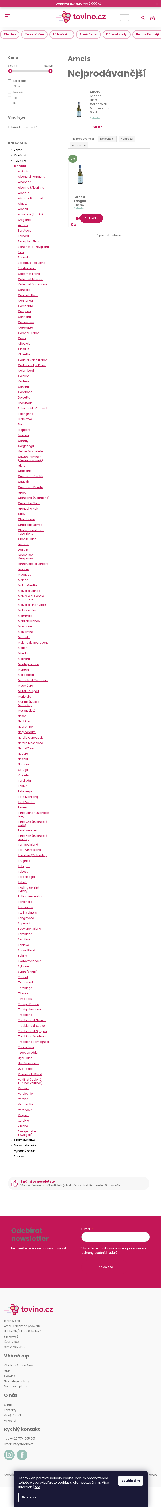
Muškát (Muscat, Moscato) (29, 703)
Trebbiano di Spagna (32, 1031)
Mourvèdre (25, 686)
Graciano (24, 471)
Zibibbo (23, 1126)
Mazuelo (24, 637)
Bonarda (24, 257)
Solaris (22, 956)
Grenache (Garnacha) (34, 498)
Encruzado (25, 403)
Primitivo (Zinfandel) (32, 855)
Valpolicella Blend (30, 1074)
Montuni (23, 670)
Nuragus (23, 764)
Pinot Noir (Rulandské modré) (32, 837)
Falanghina (25, 414)
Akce (16, 86)
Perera (22, 807)
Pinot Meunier (27, 830)
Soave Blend (26, 950)
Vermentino (26, 1104)
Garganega (26, 446)
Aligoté (23, 204)
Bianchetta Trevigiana (33, 247)
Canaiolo (24, 290)
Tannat (23, 977)
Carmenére (26, 322)
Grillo (21, 514)
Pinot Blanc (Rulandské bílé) (34, 814)
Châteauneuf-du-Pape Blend (31, 532)
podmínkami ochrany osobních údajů (113, 1250)
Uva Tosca (25, 1069)
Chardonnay (26, 519)
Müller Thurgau (28, 691)
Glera (21, 466)
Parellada (24, 781)
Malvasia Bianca (29, 591)
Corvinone (25, 392)
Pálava (22, 786)
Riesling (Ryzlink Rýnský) (28, 889)
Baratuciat (25, 230)
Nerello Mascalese (30, 743)
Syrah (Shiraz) (28, 972)
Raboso (23, 872)
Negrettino (25, 727)
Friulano (23, 435)
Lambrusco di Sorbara (33, 564)
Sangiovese (26, 918)
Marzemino (26, 632)
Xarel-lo (23, 1121)
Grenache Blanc (29, 503)
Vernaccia (25, 1110)
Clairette (24, 354)
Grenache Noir (28, 509)
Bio (15, 103)
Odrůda (20, 166)
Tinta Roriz (25, 999)
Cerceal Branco (29, 333)
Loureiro (23, 569)
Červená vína (34, 34)
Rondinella (25, 902)
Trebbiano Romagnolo (33, 1042)
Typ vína (20, 161)
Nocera (23, 754)
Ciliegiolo (24, 344)
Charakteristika (24, 1140)
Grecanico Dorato (30, 487)
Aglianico (24, 171)
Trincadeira (26, 1047)
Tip (15, 98)
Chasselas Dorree (30, 525)
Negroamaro (27, 732)
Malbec (23, 580)
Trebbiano (25, 1015)
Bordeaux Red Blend (31, 263)
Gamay (23, 441)
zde (37, 1487)
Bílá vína (10, 34)
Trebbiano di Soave (31, 1026)
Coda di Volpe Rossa (32, 365)
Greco (22, 493)
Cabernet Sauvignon (32, 284)
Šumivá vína (88, 34)
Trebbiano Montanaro (33, 1036)
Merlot (22, 648)
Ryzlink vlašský (28, 913)
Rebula (22, 882)
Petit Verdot (26, 802)
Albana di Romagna (31, 177)
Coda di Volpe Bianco (33, 360)
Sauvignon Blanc (29, 929)
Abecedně (79, 145)
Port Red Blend (28, 845)
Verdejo (23, 1088)
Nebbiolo (24, 721)
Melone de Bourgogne (33, 643)
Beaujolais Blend (29, 241)
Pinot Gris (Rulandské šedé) (32, 823)
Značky (19, 1156)
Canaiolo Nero (28, 295)
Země (18, 150)
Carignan (24, 311)
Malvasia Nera (27, 610)
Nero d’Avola (26, 748)
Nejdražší (127, 139)
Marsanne (25, 626)
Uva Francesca (28, 1063)
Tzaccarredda (28, 1053)
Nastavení (31, 1497)
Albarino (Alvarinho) (32, 187)
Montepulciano (28, 664)
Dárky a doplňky (25, 1145)
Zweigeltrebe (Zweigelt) (27, 1133)
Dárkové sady (116, 34)
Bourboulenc (27, 268)
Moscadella (26, 675)
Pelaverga (25, 791)
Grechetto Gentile (30, 476)
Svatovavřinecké (29, 961)
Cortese (23, 381)
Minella (23, 653)
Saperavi (24, 923)
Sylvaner (24, 966)
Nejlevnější (107, 139)
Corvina (23, 387)
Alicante (23, 193)
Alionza (23, 209)
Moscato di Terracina (33, 680)
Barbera (23, 236)
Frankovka (25, 419)
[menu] (6, 12)
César (22, 338)
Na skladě (20, 81)
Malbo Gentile (27, 585)
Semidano (25, 934)
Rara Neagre (26, 877)
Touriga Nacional (29, 1009)
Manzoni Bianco (29, 621)
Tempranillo (26, 982)
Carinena (24, 317)
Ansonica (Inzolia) (30, 214)
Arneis (23, 225)
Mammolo (25, 616)
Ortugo (23, 770)
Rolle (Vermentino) (31, 896)
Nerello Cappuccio (31, 738)
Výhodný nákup (25, 1151)
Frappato (24, 430)
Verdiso (23, 1099)
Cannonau (25, 301)
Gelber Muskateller (31, 451)
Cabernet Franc (29, 274)
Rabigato (24, 866)
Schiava (23, 945)
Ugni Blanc (25, 1058)
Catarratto (25, 328)
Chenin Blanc (27, 539)
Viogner (23, 1115)
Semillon (24, 939)
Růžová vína (62, 34)
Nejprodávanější (148, 34)
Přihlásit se (105, 1267)
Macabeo (24, 575)
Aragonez (24, 220)
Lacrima (23, 544)
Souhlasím (130, 1480)
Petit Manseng (28, 797)
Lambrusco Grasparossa (26, 556)
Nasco (22, 716)
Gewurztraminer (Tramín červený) (30, 458)
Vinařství (20, 155)
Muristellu (24, 697)
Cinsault (23, 349)
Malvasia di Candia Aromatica (31, 597)
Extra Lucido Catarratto (34, 408)
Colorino (24, 376)
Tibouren (24, 993)
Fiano (21, 424)
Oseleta (23, 775)
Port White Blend (29, 850)
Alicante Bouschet (30, 198)
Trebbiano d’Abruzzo (32, 1020)
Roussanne (25, 907)
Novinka (18, 92)
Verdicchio (25, 1094)
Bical (21, 252)
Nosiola (23, 759)
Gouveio (24, 482)
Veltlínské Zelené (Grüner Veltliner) (30, 1081)
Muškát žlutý (26, 711)
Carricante (25, 306)
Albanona (24, 182)
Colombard (26, 371)
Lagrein (23, 550)
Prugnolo (24, 861)
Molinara (24, 659)
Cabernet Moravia (30, 279)
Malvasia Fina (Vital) (32, 605)
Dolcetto (24, 397)
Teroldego (25, 988)
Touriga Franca (28, 1004)
